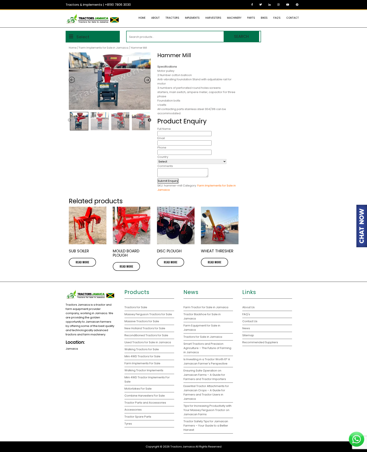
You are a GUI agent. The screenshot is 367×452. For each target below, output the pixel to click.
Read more (82, 262)
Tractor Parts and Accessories (145, 403)
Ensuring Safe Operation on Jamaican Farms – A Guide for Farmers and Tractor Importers (205, 375)
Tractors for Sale (135, 307)
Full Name (164, 129)
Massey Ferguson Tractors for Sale (148, 314)
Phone (161, 147)
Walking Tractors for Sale (141, 349)
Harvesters (213, 18)
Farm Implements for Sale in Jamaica (103, 47)
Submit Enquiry (168, 181)
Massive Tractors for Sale (141, 321)
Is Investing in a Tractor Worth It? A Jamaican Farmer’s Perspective (207, 361)
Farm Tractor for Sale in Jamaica (206, 307)
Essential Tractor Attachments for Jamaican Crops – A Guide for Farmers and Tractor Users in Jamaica (206, 392)
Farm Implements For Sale (142, 363)
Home (141, 18)
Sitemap (248, 335)
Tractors (172, 18)
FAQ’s (277, 18)
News (246, 328)
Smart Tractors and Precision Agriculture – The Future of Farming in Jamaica (207, 348)
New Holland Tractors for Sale (144, 328)
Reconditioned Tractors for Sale (146, 335)
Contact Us (249, 321)
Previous (69, 120)
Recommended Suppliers (260, 342)
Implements (192, 18)
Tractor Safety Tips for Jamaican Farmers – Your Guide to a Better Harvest (206, 425)
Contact (292, 18)
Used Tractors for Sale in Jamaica (147, 342)
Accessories (133, 410)
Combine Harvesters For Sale (144, 396)
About (155, 18)
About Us (248, 307)
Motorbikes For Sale (138, 389)
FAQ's (246, 314)
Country (162, 157)
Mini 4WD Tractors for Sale (142, 356)
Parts (251, 18)
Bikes (264, 18)
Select (82, 37)
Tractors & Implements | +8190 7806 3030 (98, 4)
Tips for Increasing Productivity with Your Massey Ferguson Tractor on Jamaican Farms (207, 410)
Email (161, 138)
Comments (165, 166)
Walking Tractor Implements (143, 370)
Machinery (234, 18)
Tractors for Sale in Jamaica (203, 337)
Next (149, 120)
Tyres (128, 424)
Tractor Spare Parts (137, 417)
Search (241, 36)
